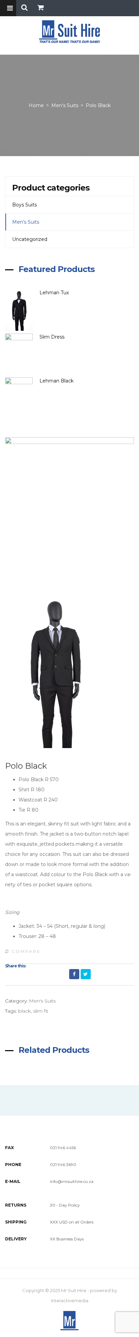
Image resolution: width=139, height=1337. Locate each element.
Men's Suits (64, 105)
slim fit (40, 1011)
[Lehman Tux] (22, 310)
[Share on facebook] (74, 974)
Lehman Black (56, 381)
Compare (26, 951)
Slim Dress (51, 337)
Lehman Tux (54, 293)
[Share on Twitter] (86, 974)
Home (36, 105)
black (24, 1011)
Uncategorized (29, 239)
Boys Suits (24, 205)
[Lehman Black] (22, 398)
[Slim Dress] (22, 354)
